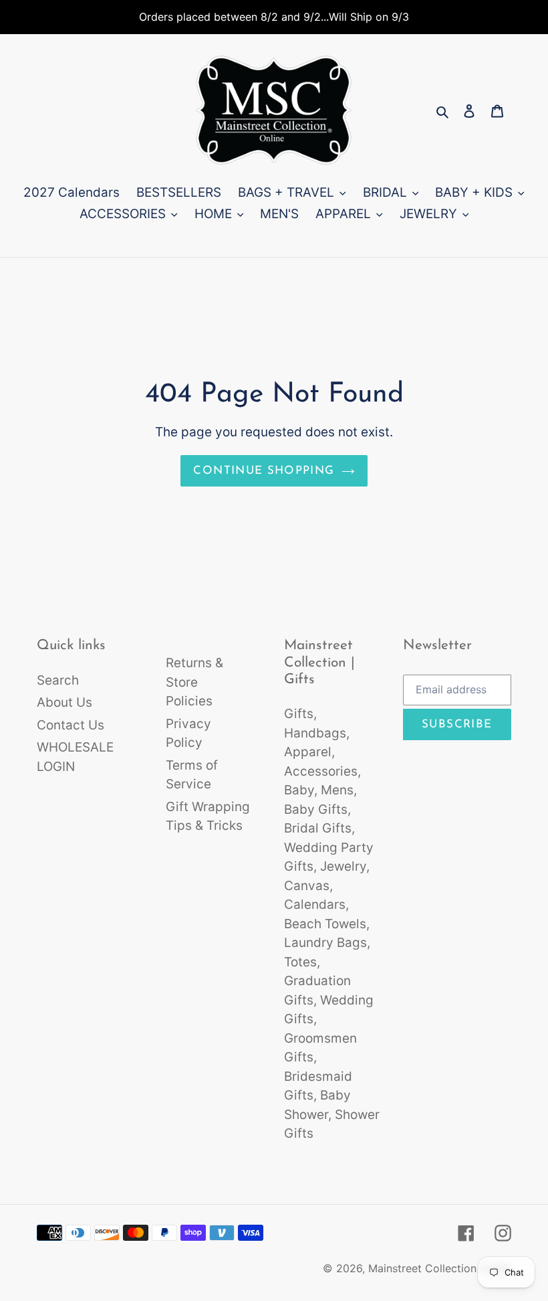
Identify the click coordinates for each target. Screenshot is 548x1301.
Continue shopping (263, 470)
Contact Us (70, 725)
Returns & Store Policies (194, 682)
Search (58, 680)
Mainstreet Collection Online (439, 1268)
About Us (64, 702)
